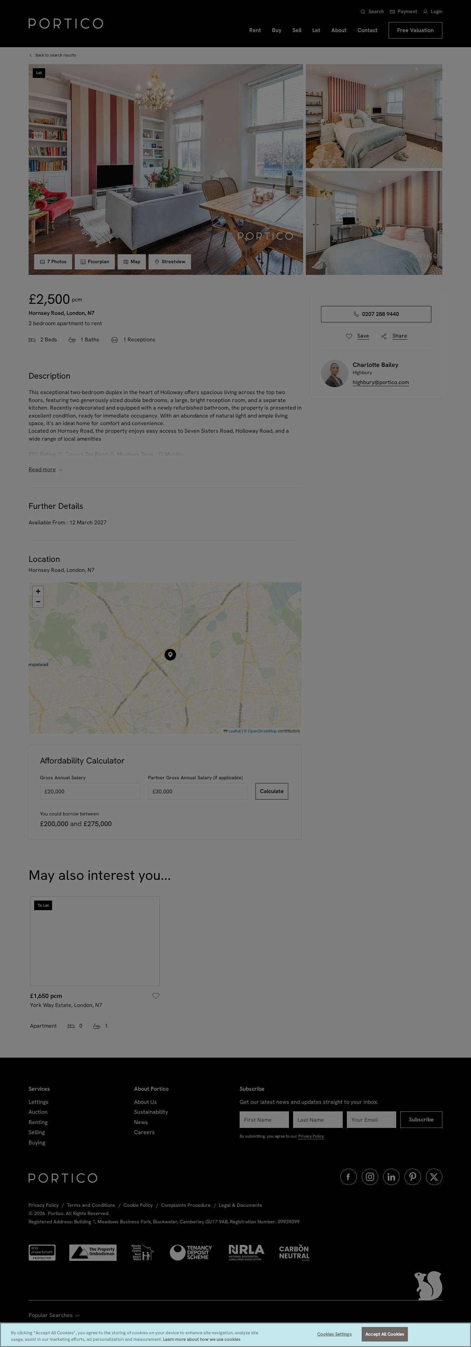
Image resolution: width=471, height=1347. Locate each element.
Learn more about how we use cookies (201, 1340)
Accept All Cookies (384, 1334)
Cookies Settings (334, 1334)
